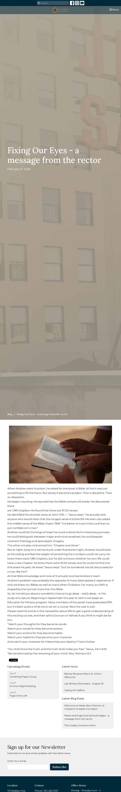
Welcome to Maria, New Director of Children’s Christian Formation (84, 707)
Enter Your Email (16, 761)
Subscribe (59, 767)
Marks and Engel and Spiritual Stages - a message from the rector (86, 717)
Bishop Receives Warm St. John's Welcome (82, 675)
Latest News (70, 666)
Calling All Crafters (74, 690)
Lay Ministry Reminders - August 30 (84, 683)
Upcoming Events (18, 666)
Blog (9, 414)
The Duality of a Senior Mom (80, 725)
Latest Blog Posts (73, 698)
